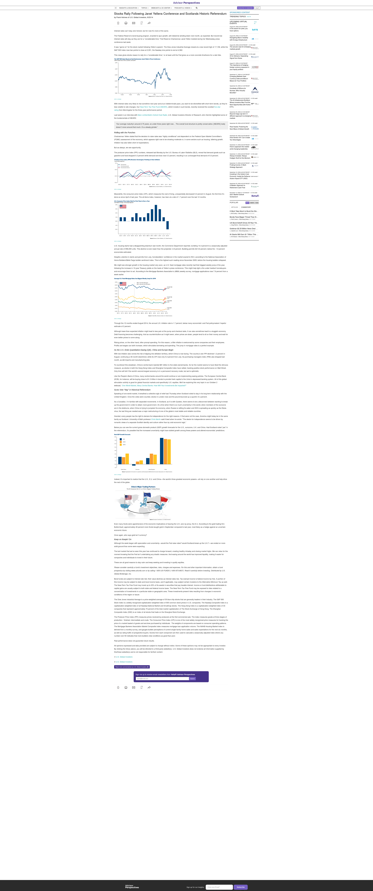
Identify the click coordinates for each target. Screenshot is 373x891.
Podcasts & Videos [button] (183, 8)
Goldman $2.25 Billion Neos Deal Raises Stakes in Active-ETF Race (256, 228)
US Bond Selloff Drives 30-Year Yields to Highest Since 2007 (253, 222)
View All (249, 16)
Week (247, 202)
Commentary (246, 207)
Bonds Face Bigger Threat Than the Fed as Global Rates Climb (254, 217)
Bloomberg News (243, 213)
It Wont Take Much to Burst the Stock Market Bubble (250, 211)
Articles (234, 207)
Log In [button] (257, 8)
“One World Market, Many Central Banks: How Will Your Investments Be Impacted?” (154, 385)
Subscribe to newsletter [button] (245, 8)
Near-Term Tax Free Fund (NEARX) (153, 107)
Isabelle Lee (234, 231)
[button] (118, 23)
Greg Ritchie (234, 225)
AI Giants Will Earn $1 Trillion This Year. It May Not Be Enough (254, 234)
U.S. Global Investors (138, 17)
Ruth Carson (234, 219)
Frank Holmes (121, 17)
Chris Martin (156, 419)
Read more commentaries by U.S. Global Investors (131, 667)
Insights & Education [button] (128, 8)
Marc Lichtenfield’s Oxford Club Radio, (153, 115)
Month (252, 202)
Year (256, 202)
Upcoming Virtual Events (238, 22)
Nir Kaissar (234, 236)
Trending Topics (238, 16)
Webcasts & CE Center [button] (161, 8)
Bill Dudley (234, 213)
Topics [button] (144, 8)
